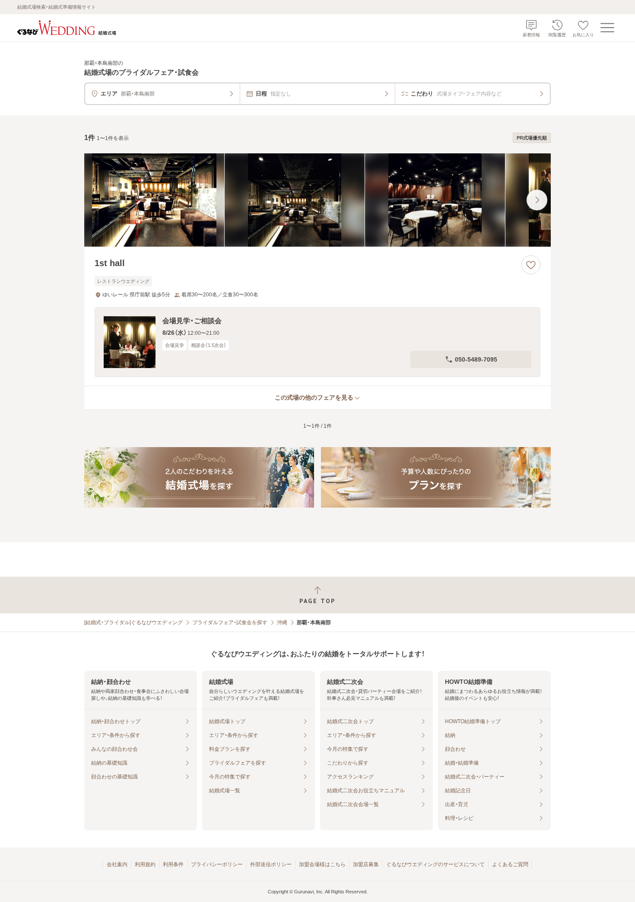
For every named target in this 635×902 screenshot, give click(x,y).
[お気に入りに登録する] (530, 264)
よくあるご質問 (510, 864)
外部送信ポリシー (271, 864)
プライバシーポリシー (217, 864)
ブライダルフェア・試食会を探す (229, 622)
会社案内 (117, 864)
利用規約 (145, 864)
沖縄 (282, 622)
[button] (317, 342)
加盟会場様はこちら (322, 864)
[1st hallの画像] (317, 200)
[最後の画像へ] (537, 200)
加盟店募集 (366, 864)
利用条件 (173, 864)
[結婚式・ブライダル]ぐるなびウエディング (133, 622)
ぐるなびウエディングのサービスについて (435, 864)
